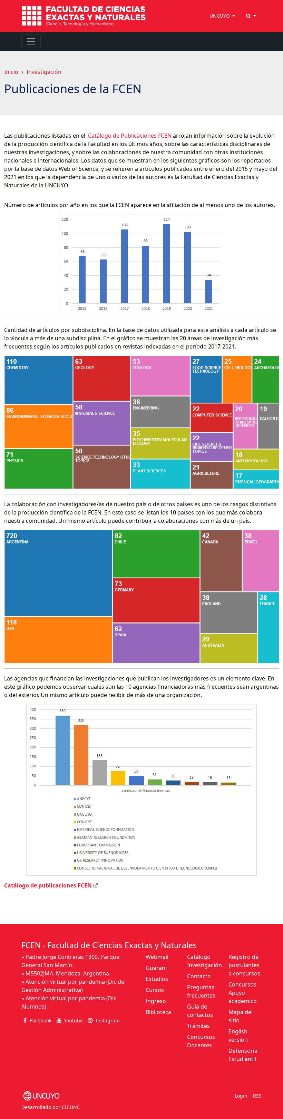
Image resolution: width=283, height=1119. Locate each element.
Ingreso (156, 1001)
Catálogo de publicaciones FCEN (48, 885)
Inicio (11, 72)
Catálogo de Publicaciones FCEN (129, 135)
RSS (257, 1095)
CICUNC (71, 1107)
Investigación (44, 72)
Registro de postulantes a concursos (244, 965)
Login (241, 1095)
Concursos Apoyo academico (242, 993)
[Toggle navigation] (31, 41)
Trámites (198, 1026)
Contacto (199, 976)
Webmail (157, 957)
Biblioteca (158, 1012)
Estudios (157, 979)
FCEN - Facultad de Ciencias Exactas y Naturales (109, 945)
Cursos (155, 990)
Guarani (156, 968)
